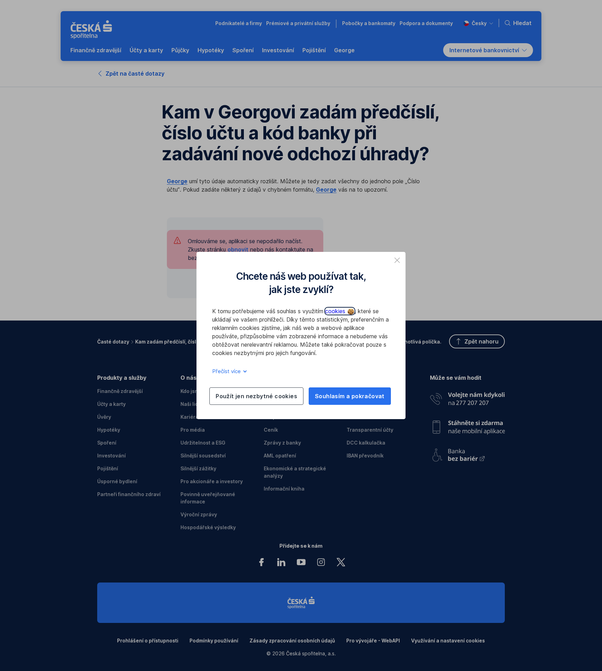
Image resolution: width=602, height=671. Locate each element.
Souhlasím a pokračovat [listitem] (350, 396)
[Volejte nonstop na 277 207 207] (467, 397)
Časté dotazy (113, 342)
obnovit (237, 249)
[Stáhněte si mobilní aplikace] (467, 424)
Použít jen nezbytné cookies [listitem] (256, 396)
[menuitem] (95, 50)
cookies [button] (336, 311)
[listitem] (397, 260)
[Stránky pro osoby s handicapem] (467, 452)
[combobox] (478, 23)
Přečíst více (227, 371)
